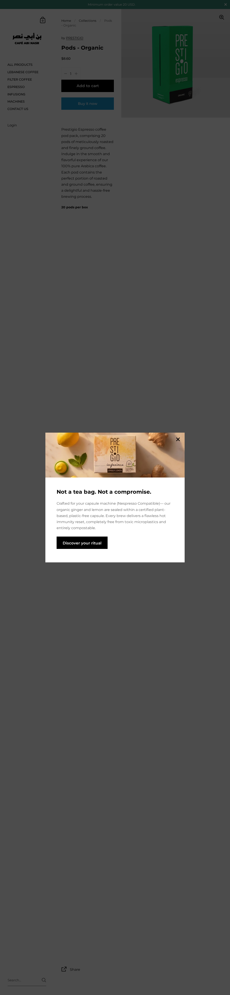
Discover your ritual (82, 543)
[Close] (178, 440)
